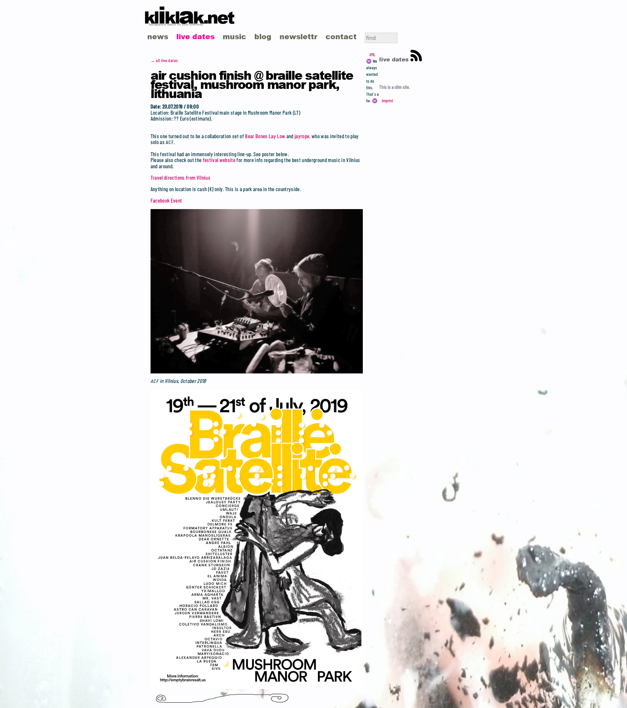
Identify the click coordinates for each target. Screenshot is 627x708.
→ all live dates (164, 60)
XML (372, 54)
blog (262, 36)
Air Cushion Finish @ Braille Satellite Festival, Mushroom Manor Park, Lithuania (252, 84)
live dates (195, 36)
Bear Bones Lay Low (265, 136)
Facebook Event (166, 200)
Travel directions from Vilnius (180, 177)
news (157, 36)
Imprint (387, 100)
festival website (219, 159)
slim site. (402, 87)
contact (341, 36)
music (234, 36)
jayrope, (303, 136)
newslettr (298, 36)
